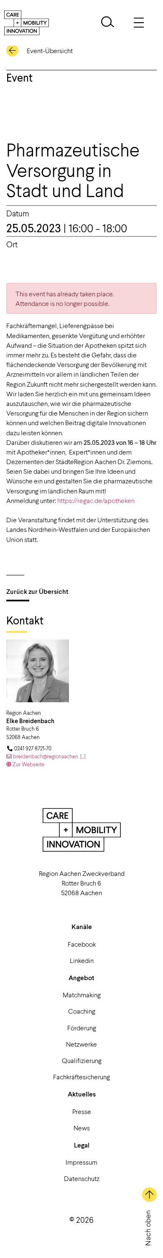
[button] (107, 22)
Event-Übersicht (50, 50)
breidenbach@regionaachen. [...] (48, 756)
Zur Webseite (27, 764)
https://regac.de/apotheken (96, 500)
